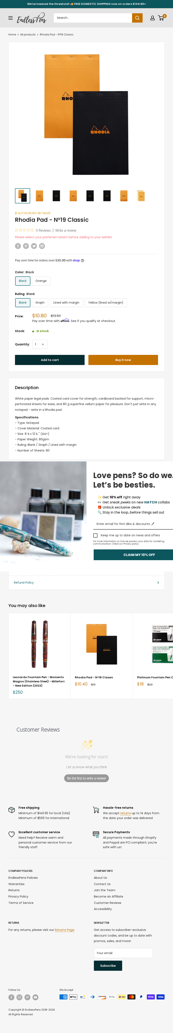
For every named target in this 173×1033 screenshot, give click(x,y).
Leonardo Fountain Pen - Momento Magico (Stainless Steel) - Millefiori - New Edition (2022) (39, 681)
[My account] (152, 18)
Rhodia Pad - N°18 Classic (94, 677)
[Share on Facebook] (18, 246)
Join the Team (104, 890)
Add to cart (50, 360)
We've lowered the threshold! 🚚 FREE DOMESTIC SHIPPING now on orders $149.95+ (86, 4)
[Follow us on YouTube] (35, 997)
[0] (161, 17)
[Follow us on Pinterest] (27, 997)
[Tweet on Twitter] (34, 246)
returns (125, 813)
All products (28, 34)
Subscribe (108, 966)
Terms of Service (21, 903)
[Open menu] (10, 18)
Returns (14, 890)
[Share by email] (42, 246)
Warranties (16, 884)
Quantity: (22, 344)
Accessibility (103, 909)
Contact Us (102, 884)
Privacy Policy (18, 896)
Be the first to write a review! (86, 778)
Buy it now (123, 360)
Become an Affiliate (108, 896)
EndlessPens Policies (23, 878)
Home (12, 34)
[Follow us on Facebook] (11, 997)
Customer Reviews (107, 903)
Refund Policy (24, 582)
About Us (100, 878)
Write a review (65, 230)
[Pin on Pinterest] (26, 246)
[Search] (137, 18)
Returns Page (64, 930)
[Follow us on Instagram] (19, 997)
